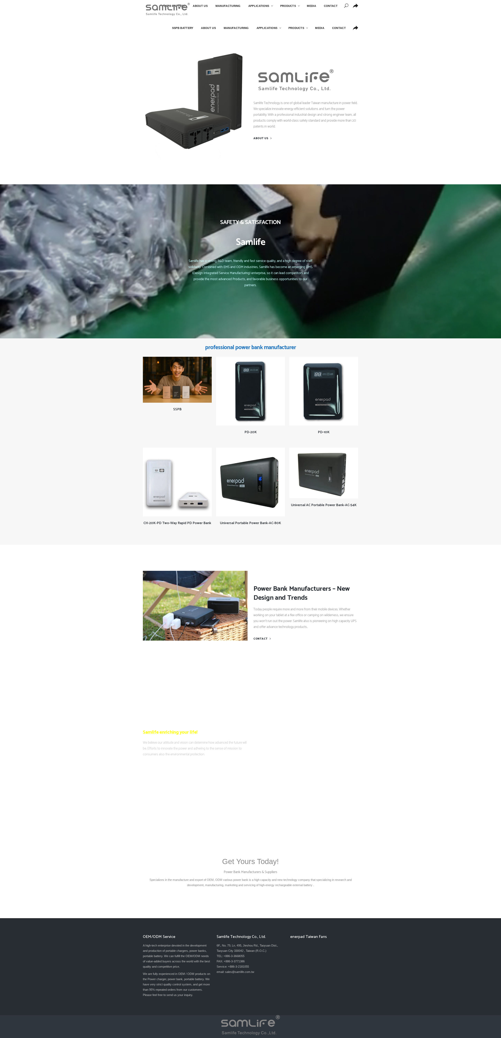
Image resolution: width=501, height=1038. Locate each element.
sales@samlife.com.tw (239, 971)
